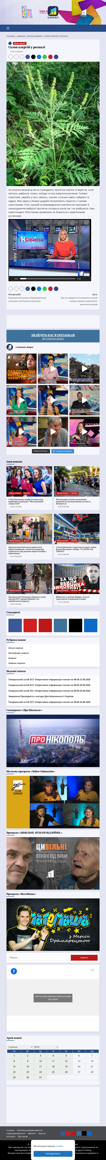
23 (27, 1071)
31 (40, 1077)
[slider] (47, 278)
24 (40, 1071)
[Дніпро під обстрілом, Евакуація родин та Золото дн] (21, 432)
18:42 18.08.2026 (63, 554)
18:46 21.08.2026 (15, 507)
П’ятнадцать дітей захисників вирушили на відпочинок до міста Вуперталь (73, 501)
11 (53, 1061)
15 (14, 1066)
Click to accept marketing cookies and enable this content (53, 998)
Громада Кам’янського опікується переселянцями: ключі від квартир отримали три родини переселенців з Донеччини (27, 550)
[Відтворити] (11, 278)
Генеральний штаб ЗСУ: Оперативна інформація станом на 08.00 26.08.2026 (49, 685)
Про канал (23, 1136)
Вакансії (32, 1133)
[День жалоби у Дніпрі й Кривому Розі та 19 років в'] (53, 369)
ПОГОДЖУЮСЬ (53, 1154)
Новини (27, 493)
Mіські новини (19, 43)
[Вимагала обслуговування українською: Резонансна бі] (84, 432)
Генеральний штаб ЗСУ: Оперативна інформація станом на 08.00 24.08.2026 (49, 702)
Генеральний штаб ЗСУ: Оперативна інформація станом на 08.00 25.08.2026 (49, 690)
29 (14, 1077)
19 (66, 1066)
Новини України (16, 663)
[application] (49, 250)
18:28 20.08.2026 (63, 507)
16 (27, 1066)
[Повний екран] (87, 278)
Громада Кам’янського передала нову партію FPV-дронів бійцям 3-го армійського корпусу (27, 599)
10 (40, 1061)
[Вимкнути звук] (83, 278)
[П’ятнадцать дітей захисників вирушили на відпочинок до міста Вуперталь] (77, 481)
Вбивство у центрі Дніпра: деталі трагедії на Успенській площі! (72, 598)
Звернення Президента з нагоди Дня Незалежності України (41, 696)
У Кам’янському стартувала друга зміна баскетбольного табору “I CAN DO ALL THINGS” (76, 549)
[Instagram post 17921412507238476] (84, 369)
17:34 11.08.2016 (16, 52)
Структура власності (15, 1133)
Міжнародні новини (18, 653)
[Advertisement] (53, 321)
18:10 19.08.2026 (15, 556)
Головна (10, 1130)
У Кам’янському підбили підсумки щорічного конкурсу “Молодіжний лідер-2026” (25, 501)
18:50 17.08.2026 (15, 604)
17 (40, 1066)
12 (66, 1061)
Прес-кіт (42, 1133)
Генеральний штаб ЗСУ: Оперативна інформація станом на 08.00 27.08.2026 (49, 679)
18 (53, 1066)
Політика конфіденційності (30, 1130)
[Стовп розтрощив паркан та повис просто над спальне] (53, 400)
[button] (9, 28)
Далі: (79, 299)
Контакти (10, 1136)
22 (14, 1071)
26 (66, 1071)
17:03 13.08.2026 (63, 602)
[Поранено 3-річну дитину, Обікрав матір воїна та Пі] (21, 400)
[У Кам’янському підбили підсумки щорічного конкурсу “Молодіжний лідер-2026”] (29, 481)
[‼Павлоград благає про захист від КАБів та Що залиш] (21, 369)
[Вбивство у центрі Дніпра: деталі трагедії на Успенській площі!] (77, 579)
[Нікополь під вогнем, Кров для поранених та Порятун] (84, 400)
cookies (59, 1146)
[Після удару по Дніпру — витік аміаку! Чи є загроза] (53, 432)
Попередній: (27, 297)
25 (53, 1071)
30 (27, 1077)
